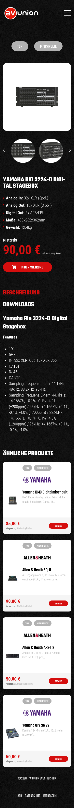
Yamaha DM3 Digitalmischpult (44, 492)
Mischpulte (48, 47)
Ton (19, 47)
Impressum (50, 796)
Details (58, 526)
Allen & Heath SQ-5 (36, 570)
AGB (20, 796)
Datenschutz (32, 796)
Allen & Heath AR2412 (38, 648)
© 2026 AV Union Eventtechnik (37, 778)
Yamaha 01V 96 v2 (35, 725)
